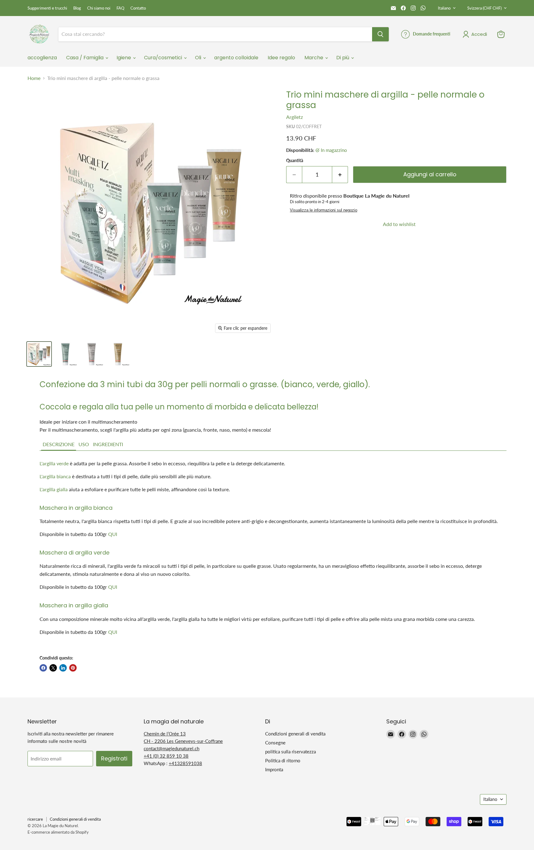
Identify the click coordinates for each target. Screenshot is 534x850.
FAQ (120, 8)
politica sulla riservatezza (290, 751)
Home (34, 78)
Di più (343, 57)
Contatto (138, 8)
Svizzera (484, 8)
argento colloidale (236, 57)
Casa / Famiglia (85, 57)
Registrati (114, 758)
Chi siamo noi (98, 8)
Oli (198, 57)
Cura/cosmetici (163, 57)
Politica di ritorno (282, 760)
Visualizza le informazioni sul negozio (323, 210)
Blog (77, 8)
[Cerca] (380, 34)
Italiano (444, 8)
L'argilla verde (54, 463)
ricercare (35, 819)
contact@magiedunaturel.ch (171, 748)
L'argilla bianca (55, 476)
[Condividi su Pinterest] (73, 668)
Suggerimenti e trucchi (47, 8)
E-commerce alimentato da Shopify (58, 832)
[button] (58, 444)
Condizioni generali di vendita (295, 733)
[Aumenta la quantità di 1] (340, 174)
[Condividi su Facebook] (43, 668)
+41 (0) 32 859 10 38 (166, 756)
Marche (314, 57)
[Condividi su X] (53, 668)
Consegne (275, 742)
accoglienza (42, 57)
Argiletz (294, 117)
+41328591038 (185, 763)
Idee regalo (281, 57)
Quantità (294, 160)
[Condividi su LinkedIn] (63, 668)
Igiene (124, 57)
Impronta (274, 769)
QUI (112, 534)
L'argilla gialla (54, 489)
